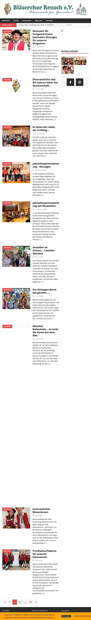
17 (31, 602)
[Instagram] (79, 82)
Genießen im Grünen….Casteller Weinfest (44, 250)
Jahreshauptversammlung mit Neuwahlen (46, 204)
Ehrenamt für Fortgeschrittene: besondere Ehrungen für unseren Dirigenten (45, 37)
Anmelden (6, 611)
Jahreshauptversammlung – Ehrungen (46, 165)
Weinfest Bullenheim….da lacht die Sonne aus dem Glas (45, 331)
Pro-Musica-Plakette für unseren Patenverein (44, 554)
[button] (65, 39)
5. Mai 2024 (39, 515)
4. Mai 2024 (39, 560)
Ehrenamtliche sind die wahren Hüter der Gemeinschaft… (45, 82)
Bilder (16, 21)
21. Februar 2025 (40, 170)
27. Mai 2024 (39, 296)
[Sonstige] (16, 40)
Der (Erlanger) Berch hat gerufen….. (44, 291)
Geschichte (26, 21)
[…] (45, 72)
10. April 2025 (39, 47)
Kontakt (49, 21)
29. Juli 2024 (39, 257)
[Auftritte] (16, 136)
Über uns (38, 21)
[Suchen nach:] (77, 25)
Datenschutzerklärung (40, 611)
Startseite (6, 21)
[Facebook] (70, 82)
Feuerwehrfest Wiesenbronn (41, 510)
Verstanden (66, 616)
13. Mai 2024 (39, 339)
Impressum (65, 611)
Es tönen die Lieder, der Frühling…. (44, 128)
